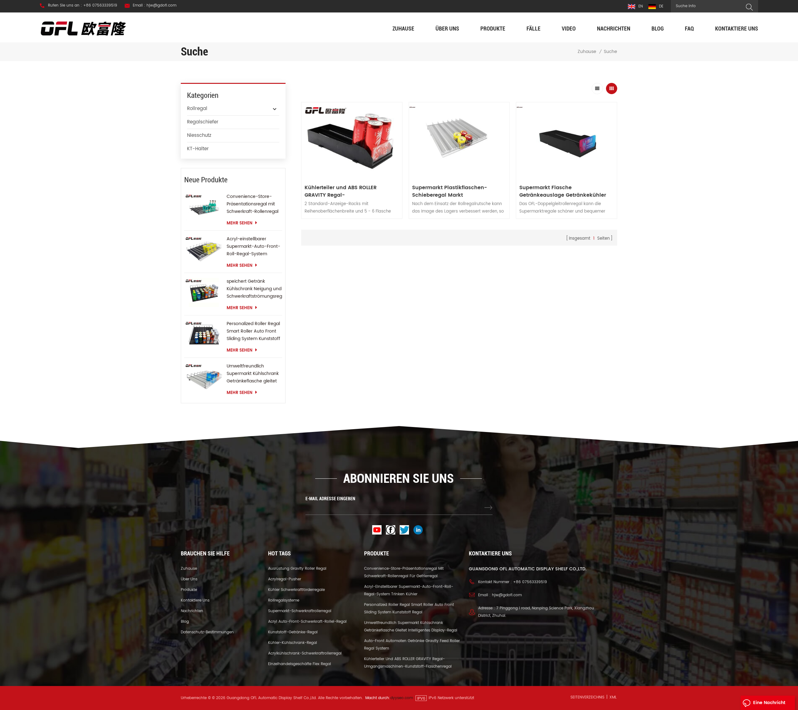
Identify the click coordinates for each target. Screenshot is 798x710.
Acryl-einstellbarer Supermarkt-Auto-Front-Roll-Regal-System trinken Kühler (253, 246)
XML (613, 697)
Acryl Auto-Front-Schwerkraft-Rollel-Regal (307, 622)
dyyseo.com (401, 698)
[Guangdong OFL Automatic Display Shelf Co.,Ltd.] (83, 28)
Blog (657, 28)
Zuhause (403, 28)
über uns (447, 28)
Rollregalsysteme (283, 600)
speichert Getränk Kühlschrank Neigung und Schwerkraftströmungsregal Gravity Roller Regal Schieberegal (254, 289)
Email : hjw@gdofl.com (154, 5)
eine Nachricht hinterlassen (769, 704)
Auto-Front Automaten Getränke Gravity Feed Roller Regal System (412, 644)
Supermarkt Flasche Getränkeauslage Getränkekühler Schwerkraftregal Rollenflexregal (562, 191)
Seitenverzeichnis (587, 697)
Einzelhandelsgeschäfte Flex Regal (299, 664)
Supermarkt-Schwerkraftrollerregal (299, 611)
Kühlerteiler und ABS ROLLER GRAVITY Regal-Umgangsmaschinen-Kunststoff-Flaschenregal (348, 191)
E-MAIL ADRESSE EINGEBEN (330, 498)
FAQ (689, 28)
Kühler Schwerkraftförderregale (296, 590)
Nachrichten (613, 28)
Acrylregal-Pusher (284, 579)
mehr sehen (239, 223)
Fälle (533, 28)
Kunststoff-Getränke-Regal (293, 632)
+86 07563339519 (530, 582)
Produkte (492, 28)
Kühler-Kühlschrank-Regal (292, 643)
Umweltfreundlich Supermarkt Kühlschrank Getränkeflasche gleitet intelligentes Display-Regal (253, 373)
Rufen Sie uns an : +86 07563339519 (82, 5)
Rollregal (197, 109)
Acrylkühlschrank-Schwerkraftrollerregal (305, 653)
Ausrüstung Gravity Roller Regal (297, 569)
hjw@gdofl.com (507, 595)
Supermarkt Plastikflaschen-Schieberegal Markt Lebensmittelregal (449, 191)
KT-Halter (198, 149)
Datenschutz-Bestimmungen (207, 632)
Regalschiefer (203, 122)
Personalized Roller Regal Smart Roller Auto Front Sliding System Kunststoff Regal (253, 331)
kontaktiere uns (736, 28)
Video (569, 28)
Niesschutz (199, 135)
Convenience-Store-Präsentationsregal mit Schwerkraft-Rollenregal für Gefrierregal (252, 204)
